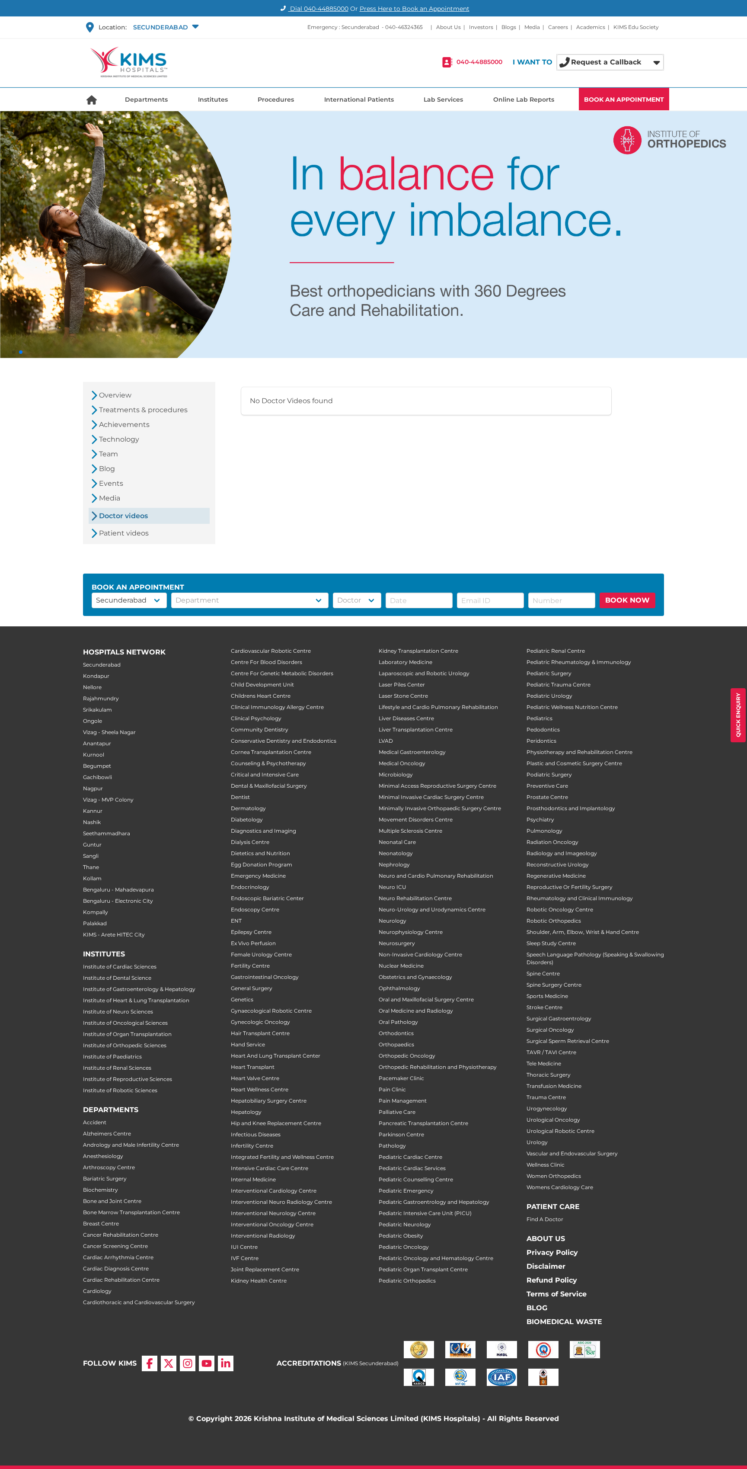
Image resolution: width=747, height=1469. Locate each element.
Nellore (92, 687)
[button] (165, 27)
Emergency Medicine (258, 875)
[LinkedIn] (225, 1363)
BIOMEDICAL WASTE (564, 1322)
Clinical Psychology (256, 718)
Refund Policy (552, 1280)
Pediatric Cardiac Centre (410, 1157)
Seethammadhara (106, 833)
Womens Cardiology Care (560, 1187)
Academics (590, 27)
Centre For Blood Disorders (266, 662)
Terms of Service (557, 1294)
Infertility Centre (252, 1145)
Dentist (240, 797)
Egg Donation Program (261, 864)
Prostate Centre (547, 797)
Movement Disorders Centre (416, 819)
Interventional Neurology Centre (273, 1213)
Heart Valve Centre (255, 1078)
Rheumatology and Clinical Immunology (580, 898)
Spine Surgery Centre (554, 984)
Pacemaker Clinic (401, 1078)
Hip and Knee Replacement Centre (276, 1123)
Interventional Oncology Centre (272, 1224)
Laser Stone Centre (403, 696)
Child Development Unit (262, 684)
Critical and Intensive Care (265, 774)
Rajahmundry (101, 698)
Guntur (92, 844)
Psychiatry (540, 819)
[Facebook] (149, 1363)
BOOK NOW (627, 600)
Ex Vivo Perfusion (253, 943)
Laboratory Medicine (405, 662)
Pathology (392, 1145)
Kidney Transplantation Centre (418, 651)
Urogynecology (547, 1108)
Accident (94, 1122)
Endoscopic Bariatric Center (267, 898)
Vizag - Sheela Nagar (109, 732)
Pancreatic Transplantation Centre (423, 1123)
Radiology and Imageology (562, 853)
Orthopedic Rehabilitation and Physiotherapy (438, 1067)
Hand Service (248, 1044)
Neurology (392, 920)
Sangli (91, 856)
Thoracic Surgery (549, 1074)
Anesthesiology (103, 1156)
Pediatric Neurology (405, 1224)
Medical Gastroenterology (412, 752)
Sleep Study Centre (551, 943)
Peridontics (541, 741)
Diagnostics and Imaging (263, 831)
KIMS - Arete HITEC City (114, 934)
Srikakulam (97, 709)
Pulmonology (544, 831)
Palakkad (95, 923)
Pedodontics (543, 729)
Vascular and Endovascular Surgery (572, 1153)
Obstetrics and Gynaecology (415, 977)
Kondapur (96, 676)
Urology (537, 1142)
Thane (91, 867)
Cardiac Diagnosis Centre (116, 1268)
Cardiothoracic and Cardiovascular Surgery (139, 1302)
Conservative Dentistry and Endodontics (283, 741)
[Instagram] (187, 1363)
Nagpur (93, 788)
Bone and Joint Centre (112, 1201)
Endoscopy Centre (255, 909)
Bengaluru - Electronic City (118, 901)
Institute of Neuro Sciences (118, 1011)
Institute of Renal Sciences (117, 1068)
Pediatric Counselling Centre (416, 1179)
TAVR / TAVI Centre (551, 1052)
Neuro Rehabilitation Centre (415, 898)
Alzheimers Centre (107, 1133)
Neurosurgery (397, 943)
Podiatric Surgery (549, 774)
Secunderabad (102, 664)
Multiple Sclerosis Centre (410, 831)
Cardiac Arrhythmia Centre (118, 1257)
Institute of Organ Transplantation (127, 1034)
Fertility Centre (250, 965)
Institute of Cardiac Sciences (119, 966)
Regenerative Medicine (556, 875)
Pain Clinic (392, 1089)
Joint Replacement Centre (265, 1269)
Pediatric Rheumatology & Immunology (579, 662)
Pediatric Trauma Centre (559, 684)
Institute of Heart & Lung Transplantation (136, 1000)
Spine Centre (543, 973)
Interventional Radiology (263, 1235)
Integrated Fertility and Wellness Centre (282, 1157)
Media (532, 27)
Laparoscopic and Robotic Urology (424, 673)
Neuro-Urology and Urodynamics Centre (432, 909)
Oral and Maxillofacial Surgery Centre (426, 999)
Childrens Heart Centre (260, 696)
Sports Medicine (547, 996)
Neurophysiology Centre (411, 932)
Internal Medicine (253, 1179)
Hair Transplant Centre (260, 1033)
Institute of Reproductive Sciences (127, 1079)
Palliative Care (397, 1112)
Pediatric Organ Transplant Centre (423, 1269)
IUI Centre (244, 1247)
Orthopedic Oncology (407, 1055)
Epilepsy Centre (251, 932)
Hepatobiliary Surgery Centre (268, 1100)
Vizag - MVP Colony (108, 799)
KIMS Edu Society (636, 27)
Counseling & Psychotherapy (268, 763)
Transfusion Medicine (554, 1086)
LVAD (386, 741)
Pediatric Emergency (406, 1190)
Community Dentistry (259, 729)
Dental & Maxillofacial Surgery (269, 786)
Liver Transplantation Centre (416, 729)
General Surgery (251, 988)
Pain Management (403, 1100)
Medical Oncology (402, 763)
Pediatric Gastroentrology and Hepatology (434, 1202)
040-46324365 (404, 27)
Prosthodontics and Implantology (571, 808)
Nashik (92, 822)
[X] (168, 1363)
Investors (481, 27)
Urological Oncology (553, 1119)
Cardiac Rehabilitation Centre (121, 1280)
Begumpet (97, 766)
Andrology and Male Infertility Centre (131, 1145)
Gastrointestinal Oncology (265, 977)
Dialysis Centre (250, 842)
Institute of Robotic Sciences (120, 1090)
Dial (318, 9)
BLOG (537, 1308)
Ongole (92, 721)
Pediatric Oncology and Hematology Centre (436, 1258)
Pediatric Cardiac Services (412, 1168)
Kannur (92, 811)
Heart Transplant (253, 1067)
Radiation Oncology (552, 842)
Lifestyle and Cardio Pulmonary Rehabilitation (438, 707)
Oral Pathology (398, 1022)
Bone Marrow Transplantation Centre (131, 1212)
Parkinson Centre (401, 1134)
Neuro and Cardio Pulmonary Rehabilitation (436, 875)
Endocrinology (250, 887)
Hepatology (246, 1112)
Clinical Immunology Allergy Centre (277, 707)
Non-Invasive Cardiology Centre (420, 954)
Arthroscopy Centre (109, 1167)
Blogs (508, 27)
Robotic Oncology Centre (560, 909)
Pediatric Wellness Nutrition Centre (572, 707)
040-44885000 (479, 62)
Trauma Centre (546, 1097)
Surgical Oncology (550, 1029)
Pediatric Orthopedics (407, 1280)
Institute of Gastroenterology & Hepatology (139, 989)
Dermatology (248, 808)
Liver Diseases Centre (406, 718)
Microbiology (396, 774)
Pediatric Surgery (549, 673)
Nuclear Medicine (401, 965)
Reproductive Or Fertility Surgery (570, 887)
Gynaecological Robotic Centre (271, 1010)
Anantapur (97, 743)
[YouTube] (206, 1363)
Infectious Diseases (256, 1134)
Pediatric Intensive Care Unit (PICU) (425, 1213)
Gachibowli (97, 777)
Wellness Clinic (546, 1164)
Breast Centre (101, 1223)
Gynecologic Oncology (260, 1022)
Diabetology (247, 819)
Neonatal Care (397, 842)
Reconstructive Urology (558, 864)
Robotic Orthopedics (554, 920)
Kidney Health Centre (259, 1280)
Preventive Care (547, 786)
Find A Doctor (545, 1219)
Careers (558, 27)
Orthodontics (396, 1033)
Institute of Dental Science (117, 978)
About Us (448, 27)
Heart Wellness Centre (259, 1089)
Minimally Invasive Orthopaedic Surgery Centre (440, 808)
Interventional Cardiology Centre (273, 1190)
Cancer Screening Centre (115, 1246)
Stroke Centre (544, 1007)
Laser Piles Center (402, 684)
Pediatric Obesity (401, 1235)
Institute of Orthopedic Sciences (124, 1045)
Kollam (92, 878)
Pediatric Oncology (404, 1247)
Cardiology (97, 1291)
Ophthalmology (399, 988)
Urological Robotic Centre (560, 1131)
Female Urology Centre (261, 954)
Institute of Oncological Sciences (125, 1023)
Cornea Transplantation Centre (271, 752)
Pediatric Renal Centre (556, 651)
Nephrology (394, 864)
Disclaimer (546, 1266)
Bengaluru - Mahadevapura (118, 889)
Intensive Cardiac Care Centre (269, 1168)
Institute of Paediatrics (112, 1056)
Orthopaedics (396, 1044)
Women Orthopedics (554, 1176)
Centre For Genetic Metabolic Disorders (282, 673)
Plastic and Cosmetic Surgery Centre (574, 763)
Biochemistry (100, 1190)
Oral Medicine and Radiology (416, 1010)
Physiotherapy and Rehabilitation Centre (579, 752)
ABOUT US (546, 1239)
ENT (236, 920)
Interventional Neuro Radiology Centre (281, 1202)
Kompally (95, 912)
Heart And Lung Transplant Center (275, 1055)
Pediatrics (539, 718)
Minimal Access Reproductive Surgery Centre (437, 786)
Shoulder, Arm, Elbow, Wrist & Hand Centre (583, 932)
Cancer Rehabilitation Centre (120, 1235)
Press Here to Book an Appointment (414, 9)
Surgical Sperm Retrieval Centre (568, 1041)
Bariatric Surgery (105, 1178)
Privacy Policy (552, 1252)
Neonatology (396, 853)
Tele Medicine (544, 1063)
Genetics (242, 999)
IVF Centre (245, 1258)
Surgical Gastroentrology (559, 1018)
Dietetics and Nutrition (260, 853)
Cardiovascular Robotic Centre (271, 651)
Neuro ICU (392, 887)
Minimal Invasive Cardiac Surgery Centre (431, 797)
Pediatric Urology (549, 696)
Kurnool (93, 754)
